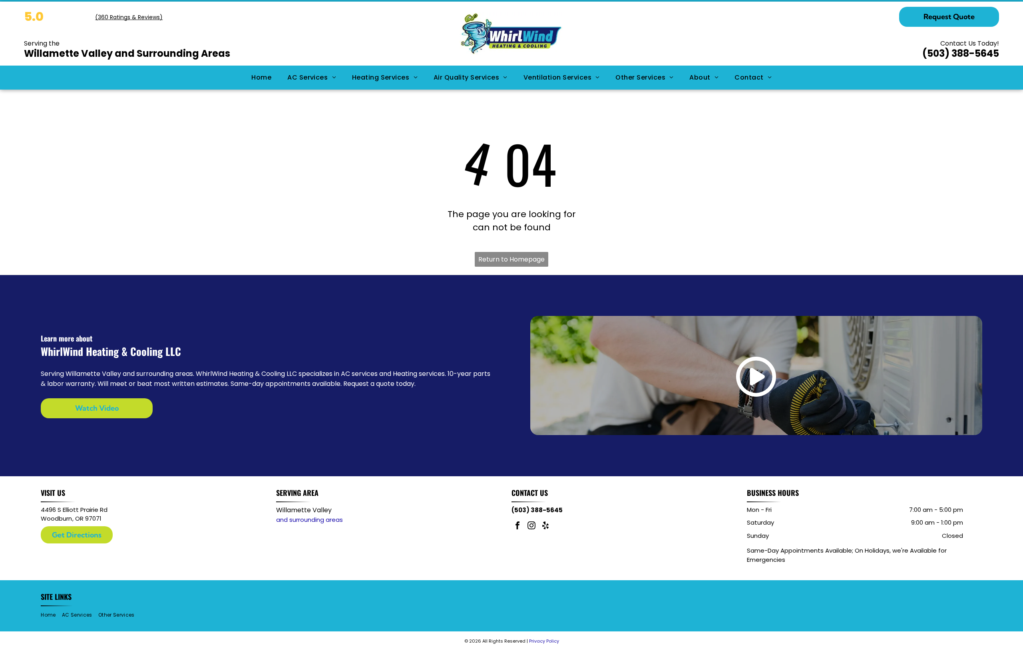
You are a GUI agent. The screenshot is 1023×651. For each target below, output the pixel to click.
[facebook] (517, 526)
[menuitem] (261, 77)
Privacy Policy (544, 641)
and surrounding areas (309, 519)
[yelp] (545, 526)
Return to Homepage (511, 259)
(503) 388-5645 (960, 53)
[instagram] (531, 526)
